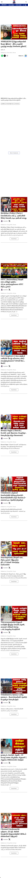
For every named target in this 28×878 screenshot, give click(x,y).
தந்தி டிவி (3, 49)
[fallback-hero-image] (14, 204)
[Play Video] (14, 32)
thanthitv (5, 221)
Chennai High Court (9, 103)
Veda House (17, 103)
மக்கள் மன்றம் (18, 4)
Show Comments (14, 153)
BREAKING (4, 4)
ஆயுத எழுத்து (11, 4)
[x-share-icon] (5, 56)
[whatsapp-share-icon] (2, 56)
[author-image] (2, 221)
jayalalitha (3, 103)
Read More (14, 238)
